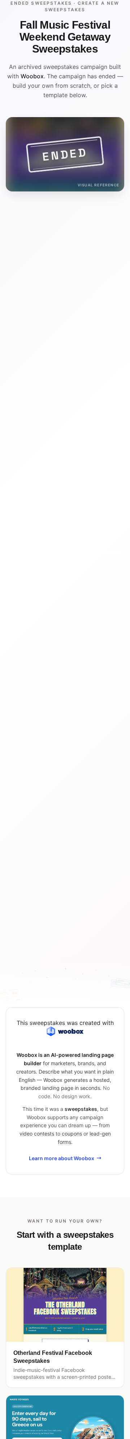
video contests (37, 1133)
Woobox (32, 76)
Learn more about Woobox (61, 1158)
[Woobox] (65, 1031)
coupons (72, 1133)
